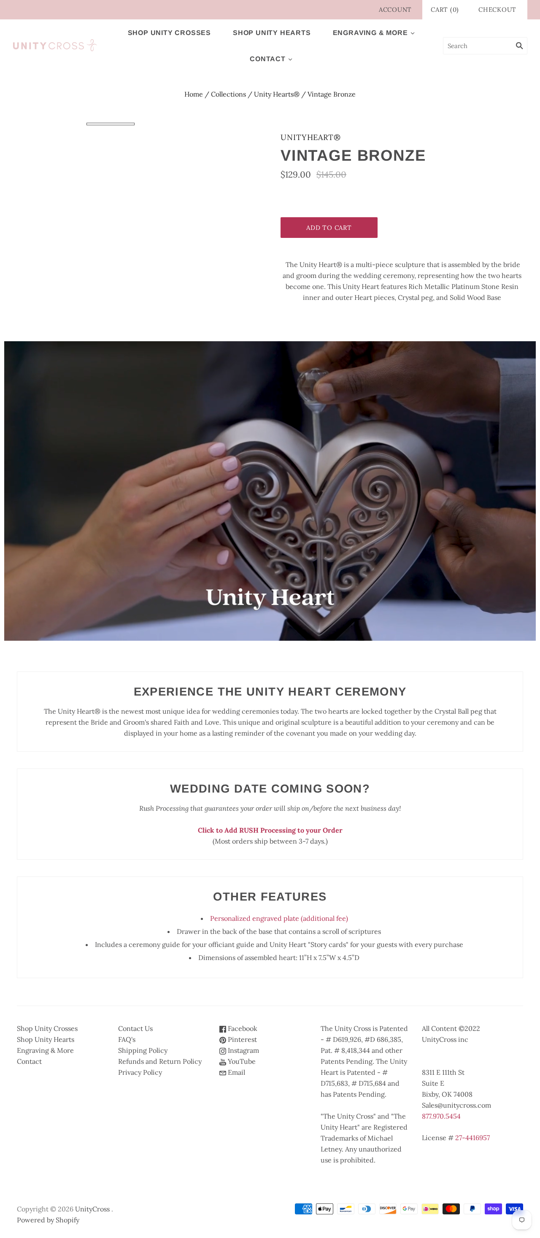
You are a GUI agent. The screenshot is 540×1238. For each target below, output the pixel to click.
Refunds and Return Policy (160, 1061)
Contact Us (135, 1028)
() (445, 9)
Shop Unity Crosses (169, 32)
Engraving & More (370, 32)
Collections (228, 94)
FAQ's (126, 1039)
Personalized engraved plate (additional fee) (279, 918)
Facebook (241, 1028)
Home (193, 94)
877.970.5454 (441, 1116)
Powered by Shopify (48, 1220)
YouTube (241, 1061)
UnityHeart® (311, 137)
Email (235, 1072)
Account (395, 9)
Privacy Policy (140, 1072)
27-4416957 (472, 1137)
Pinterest (241, 1039)
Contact (268, 58)
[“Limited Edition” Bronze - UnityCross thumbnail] (110, 124)
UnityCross (92, 1209)
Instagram (242, 1050)
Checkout (497, 9)
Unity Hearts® (277, 94)
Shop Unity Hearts (272, 32)
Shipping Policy (142, 1050)
